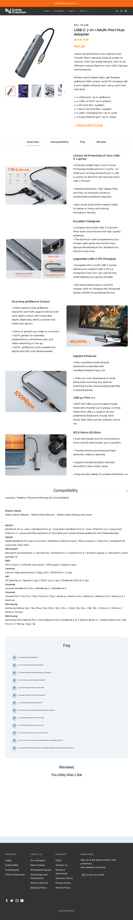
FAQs (58, 860)
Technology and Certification (38, 876)
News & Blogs (37, 865)
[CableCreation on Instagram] (16, 900)
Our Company (37, 860)
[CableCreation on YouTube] (22, 900)
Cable (46, 11)
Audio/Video (11, 865)
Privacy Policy (63, 883)
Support (72, 11)
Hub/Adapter (59, 11)
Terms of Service (39, 883)
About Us (83, 11)
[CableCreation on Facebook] (6, 900)
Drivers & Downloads (62, 872)
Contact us (61, 865)
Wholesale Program (41, 870)
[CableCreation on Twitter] (11, 900)
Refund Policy (63, 887)
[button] (81, 39)
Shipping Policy (38, 887)
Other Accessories (15, 874)
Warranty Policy (64, 878)
